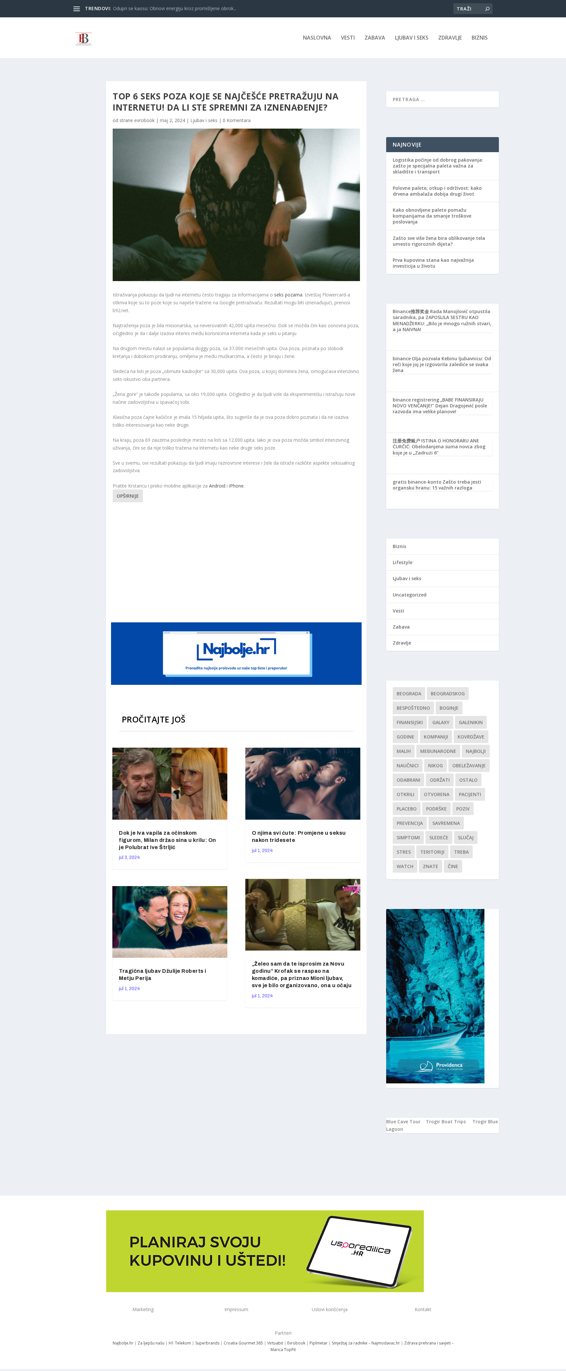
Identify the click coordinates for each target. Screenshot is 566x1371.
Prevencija (410, 823)
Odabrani (408, 780)
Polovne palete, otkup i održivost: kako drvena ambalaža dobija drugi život (437, 191)
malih (404, 751)
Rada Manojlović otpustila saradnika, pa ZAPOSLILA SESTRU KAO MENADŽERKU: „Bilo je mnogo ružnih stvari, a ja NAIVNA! (442, 320)
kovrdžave (471, 737)
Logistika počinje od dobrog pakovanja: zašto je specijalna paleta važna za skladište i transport (438, 166)
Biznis (480, 38)
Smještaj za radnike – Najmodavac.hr (366, 1343)
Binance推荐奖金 (411, 311)
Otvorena (436, 794)
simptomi (408, 837)
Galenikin (471, 722)
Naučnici (408, 765)
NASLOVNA (317, 38)
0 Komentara (237, 120)
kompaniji (436, 737)
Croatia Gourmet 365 (243, 1343)
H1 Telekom (180, 1343)
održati (440, 780)
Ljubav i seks (411, 38)
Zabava (375, 38)
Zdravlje (450, 38)
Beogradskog (448, 693)
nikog (435, 765)
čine (453, 866)
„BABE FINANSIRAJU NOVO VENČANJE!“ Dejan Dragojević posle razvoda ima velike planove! (440, 406)
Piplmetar (318, 1343)
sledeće (438, 837)
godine (405, 737)
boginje (449, 708)
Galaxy (440, 722)
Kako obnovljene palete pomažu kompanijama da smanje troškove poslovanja (432, 216)
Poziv (463, 809)
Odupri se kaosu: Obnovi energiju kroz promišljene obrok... (174, 8)
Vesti (348, 38)
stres (404, 852)
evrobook (144, 120)
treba (461, 852)
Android (217, 486)
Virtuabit (275, 1343)
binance (402, 358)
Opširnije (128, 496)
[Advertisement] (237, 561)
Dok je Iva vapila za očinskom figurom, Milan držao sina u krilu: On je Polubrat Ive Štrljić (167, 840)
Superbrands (207, 1343)
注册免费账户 (406, 440)
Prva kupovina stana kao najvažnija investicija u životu (433, 263)
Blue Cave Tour (403, 1121)
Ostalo (468, 780)
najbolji (476, 751)
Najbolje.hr (123, 1343)
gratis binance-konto (417, 482)
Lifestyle (402, 562)
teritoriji (432, 852)
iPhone (236, 486)
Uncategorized (409, 595)
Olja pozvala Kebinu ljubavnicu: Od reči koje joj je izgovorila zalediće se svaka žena (442, 364)
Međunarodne (438, 751)
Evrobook (296, 1343)
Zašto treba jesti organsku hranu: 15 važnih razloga (437, 485)
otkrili (405, 794)
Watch (405, 866)
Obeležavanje (469, 765)
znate (430, 866)
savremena (446, 823)
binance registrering (416, 400)
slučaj (466, 837)
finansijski (410, 722)
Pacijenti (470, 794)
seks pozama (288, 295)
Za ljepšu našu (151, 1343)
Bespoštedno (413, 708)
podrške (436, 809)
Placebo (407, 809)
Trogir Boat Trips (446, 1121)
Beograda (409, 693)
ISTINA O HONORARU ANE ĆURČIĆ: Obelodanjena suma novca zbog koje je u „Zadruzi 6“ (439, 446)
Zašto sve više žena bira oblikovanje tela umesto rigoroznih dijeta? (439, 241)
